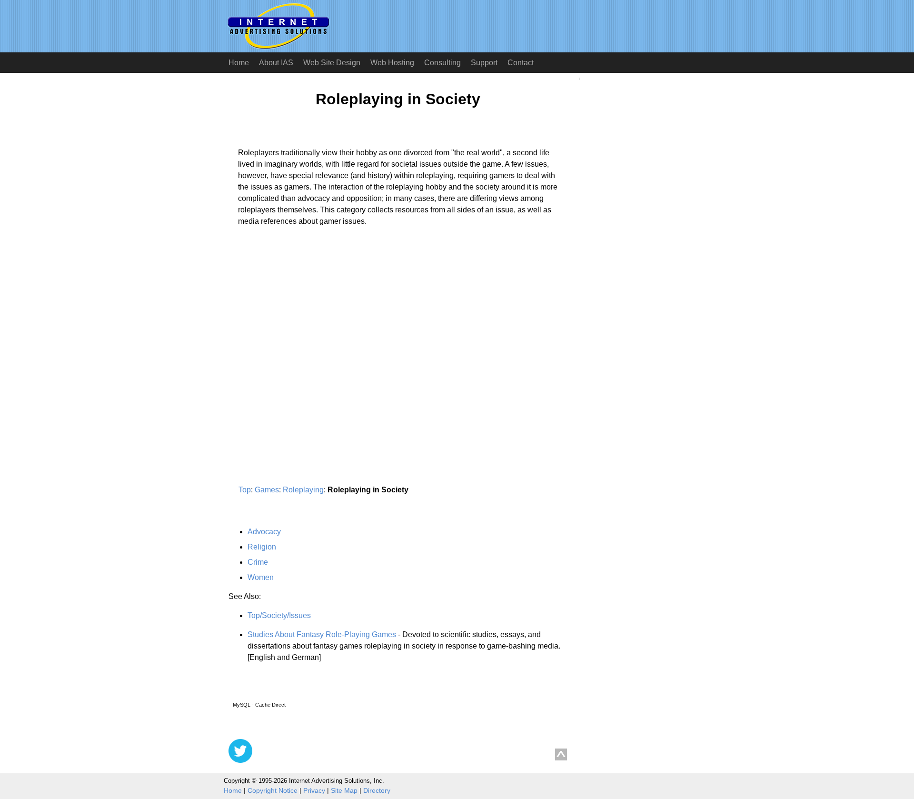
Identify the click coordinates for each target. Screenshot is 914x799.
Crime (258, 562)
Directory (376, 790)
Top (244, 490)
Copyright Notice (273, 790)
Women (261, 577)
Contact (520, 63)
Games (267, 490)
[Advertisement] (308, 322)
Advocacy (264, 532)
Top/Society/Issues (279, 615)
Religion (262, 547)
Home (238, 63)
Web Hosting (392, 63)
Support (484, 63)
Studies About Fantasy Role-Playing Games (322, 634)
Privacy (314, 790)
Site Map (344, 790)
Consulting (442, 63)
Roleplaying (303, 490)
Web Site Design (331, 63)
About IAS (276, 63)
